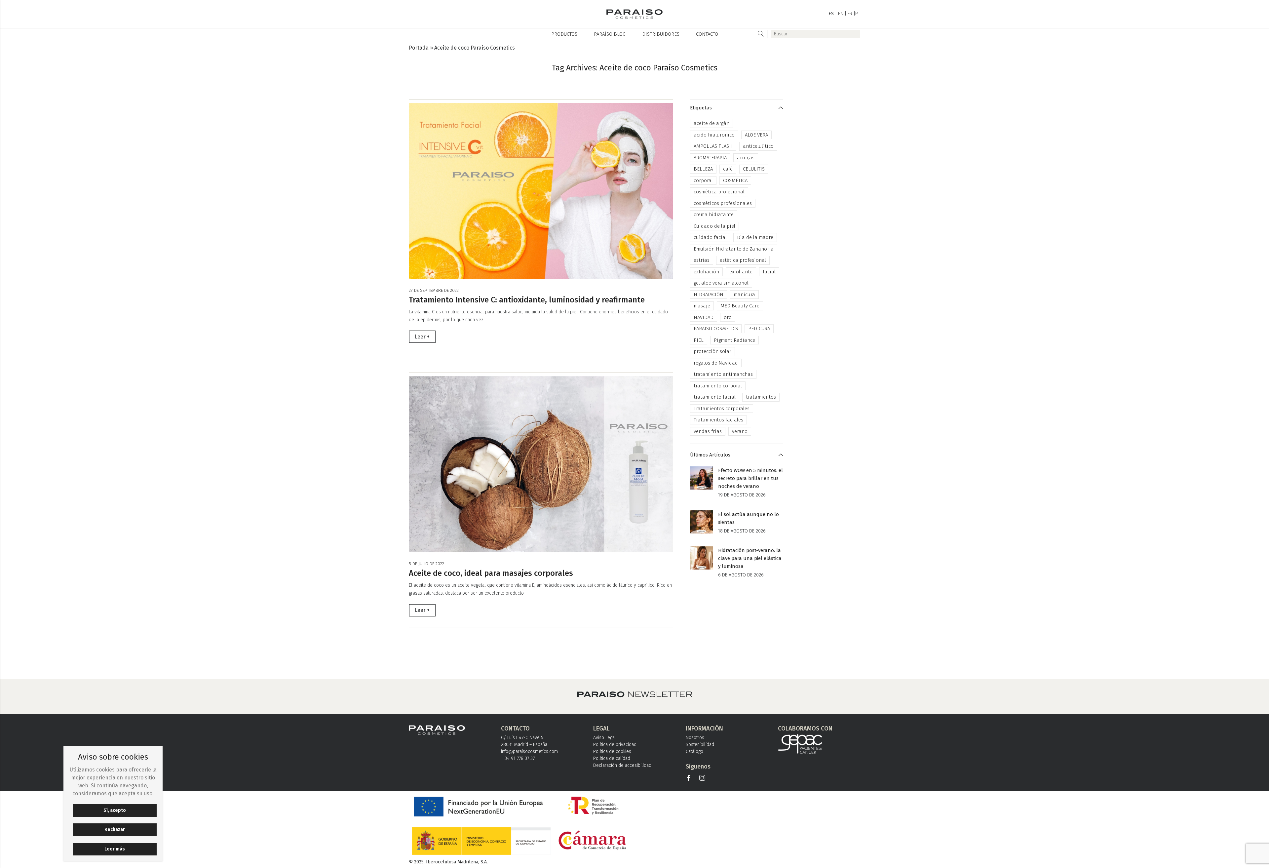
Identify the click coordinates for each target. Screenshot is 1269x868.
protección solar (712, 351)
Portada (419, 48)
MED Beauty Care (739, 306)
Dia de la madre (755, 237)
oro (728, 317)
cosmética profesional (719, 192)
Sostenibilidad (700, 744)
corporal (703, 180)
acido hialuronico (714, 135)
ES (831, 14)
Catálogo (694, 751)
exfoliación (706, 272)
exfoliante (740, 272)
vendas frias (708, 431)
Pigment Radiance (734, 340)
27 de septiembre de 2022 (434, 290)
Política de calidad (611, 758)
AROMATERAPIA (710, 158)
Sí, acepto (114, 810)
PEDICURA (759, 329)
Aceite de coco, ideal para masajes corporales (491, 573)
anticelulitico (758, 146)
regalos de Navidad (716, 363)
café (728, 169)
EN (840, 14)
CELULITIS (754, 169)
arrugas (745, 158)
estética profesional (743, 260)
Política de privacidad (614, 744)
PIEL (699, 340)
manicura (744, 294)
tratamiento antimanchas (723, 374)
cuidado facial (710, 237)
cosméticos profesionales (723, 203)
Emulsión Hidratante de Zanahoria (734, 249)
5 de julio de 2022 (426, 563)
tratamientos (761, 397)
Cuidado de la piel (714, 226)
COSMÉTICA (735, 180)
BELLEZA (703, 169)
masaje (702, 306)
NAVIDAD (703, 317)
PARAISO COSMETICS (716, 329)
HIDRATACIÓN (708, 294)
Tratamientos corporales (722, 409)
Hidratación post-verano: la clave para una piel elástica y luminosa (750, 558)
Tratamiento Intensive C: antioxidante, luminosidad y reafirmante (527, 299)
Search (760, 34)
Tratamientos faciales (718, 420)
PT (857, 14)
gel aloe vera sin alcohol (721, 283)
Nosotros (695, 737)
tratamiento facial (715, 397)
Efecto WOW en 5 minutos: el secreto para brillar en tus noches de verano (750, 478)
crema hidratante (714, 214)
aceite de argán (711, 123)
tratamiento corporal (718, 386)
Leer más (114, 849)
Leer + (422, 337)
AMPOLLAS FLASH (713, 146)
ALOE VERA (756, 135)
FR (850, 14)
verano (740, 431)
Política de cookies (612, 751)
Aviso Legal (604, 737)
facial (769, 272)
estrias (702, 260)
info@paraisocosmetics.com (529, 751)
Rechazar (114, 829)
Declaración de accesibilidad (622, 765)
